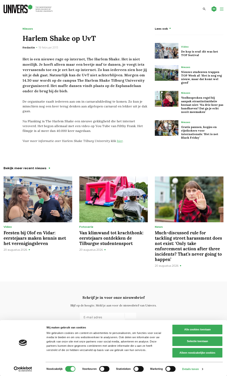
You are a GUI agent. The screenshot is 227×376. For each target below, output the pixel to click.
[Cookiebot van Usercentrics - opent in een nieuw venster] (22, 369)
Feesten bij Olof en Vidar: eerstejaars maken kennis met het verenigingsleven (35, 238)
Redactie (29, 47)
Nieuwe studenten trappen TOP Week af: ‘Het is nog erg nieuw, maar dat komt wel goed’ (201, 77)
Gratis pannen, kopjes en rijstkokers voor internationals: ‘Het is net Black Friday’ (199, 132)
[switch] (104, 369)
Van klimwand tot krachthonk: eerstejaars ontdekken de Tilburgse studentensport (111, 238)
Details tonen (190, 368)
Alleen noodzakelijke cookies (197, 352)
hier (120, 141)
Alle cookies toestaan (197, 329)
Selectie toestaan (197, 341)
